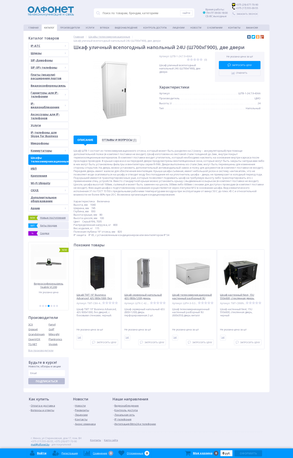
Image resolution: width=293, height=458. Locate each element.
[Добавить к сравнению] (79, 338)
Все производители (40, 350)
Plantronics (55, 339)
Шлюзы (36, 53)
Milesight (54, 334)
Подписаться (47, 381)
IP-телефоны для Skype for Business (44, 134)
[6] (54, 306)
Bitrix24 (104, 27)
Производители (70, 27)
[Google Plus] (262, 37)
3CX (30, 324)
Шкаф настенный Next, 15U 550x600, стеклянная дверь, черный (237, 298)
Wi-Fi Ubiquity (40, 183)
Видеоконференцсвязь (48, 85)
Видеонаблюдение (126, 27)
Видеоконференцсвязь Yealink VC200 (48, 285)
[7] (57, 306)
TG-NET (32, 344)
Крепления (39, 176)
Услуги (90, 27)
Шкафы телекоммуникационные (50, 159)
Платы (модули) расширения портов (46, 76)
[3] (46, 306)
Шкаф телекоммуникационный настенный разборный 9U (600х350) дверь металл (192, 298)
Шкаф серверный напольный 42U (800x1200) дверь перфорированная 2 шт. (143, 298)
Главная (33, 27)
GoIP (51, 329)
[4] (49, 306)
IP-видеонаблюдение (45, 105)
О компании (214, 27)
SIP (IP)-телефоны (44, 67)
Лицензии (178, 27)
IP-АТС (35, 46)
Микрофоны (40, 143)
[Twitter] (253, 37)
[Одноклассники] (258, 37)
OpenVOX (34, 339)
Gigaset (33, 329)
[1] (40, 306)
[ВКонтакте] (249, 37)
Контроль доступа (155, 27)
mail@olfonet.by (40, 444)
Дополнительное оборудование (44, 199)
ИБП (34, 168)
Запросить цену (242, 65)
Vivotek (53, 344)
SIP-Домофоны (42, 60)
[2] (43, 306)
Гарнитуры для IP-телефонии (44, 94)
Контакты (234, 27)
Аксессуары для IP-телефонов (45, 116)
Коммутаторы (41, 150)
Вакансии (252, 27)
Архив (35, 208)
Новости (195, 27)
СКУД (34, 190)
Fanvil (52, 324)
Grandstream (36, 334)
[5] (51, 306)
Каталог (49, 27)
